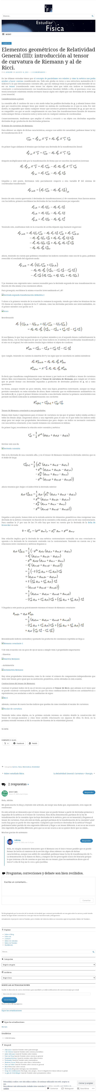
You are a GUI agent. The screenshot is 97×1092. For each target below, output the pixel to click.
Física (20, 767)
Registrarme (9, 1000)
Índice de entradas (11, 941)
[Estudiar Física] (48, 26)
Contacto (8, 939)
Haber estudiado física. (14, 773)
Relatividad (36, 767)
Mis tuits (4, 1027)
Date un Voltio (9, 1064)
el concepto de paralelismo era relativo (51, 78)
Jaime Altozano (10, 1054)
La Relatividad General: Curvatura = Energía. (73, 773)
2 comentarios (38, 72)
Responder (89, 792)
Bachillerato (9, 945)
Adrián (9, 72)
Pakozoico (8, 1050)
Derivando (8, 1060)
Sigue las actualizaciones (16, 985)
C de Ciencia (9, 1052)
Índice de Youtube (11, 943)
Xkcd (6, 1067)
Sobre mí (8, 936)
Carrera (6, 43)
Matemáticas (27, 767)
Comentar (86, 900)
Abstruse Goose (10, 1062)
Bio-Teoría (8, 1069)
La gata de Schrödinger (12, 1073)
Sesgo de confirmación (12, 1071)
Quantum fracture (11, 1058)
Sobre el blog (9, 934)
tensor (12, 86)
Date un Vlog (9, 1056)
